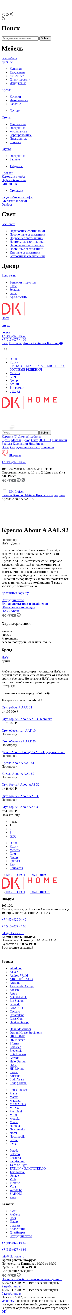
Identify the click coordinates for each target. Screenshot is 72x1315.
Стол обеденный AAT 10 (19, 730)
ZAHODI (16, 1193)
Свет (13, 376)
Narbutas (15, 1125)
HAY (5, 657)
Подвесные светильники (26, 238)
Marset (14, 1097)
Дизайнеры (36, 443)
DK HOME (17, 1036)
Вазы (13, 293)
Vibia (13, 1179)
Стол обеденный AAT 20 (19, 741)
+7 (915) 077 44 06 (14, 339)
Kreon (14, 1072)
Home (5, 318)
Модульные (17, 72)
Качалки (15, 96)
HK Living (17, 1068)
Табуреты (16, 166)
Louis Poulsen (19, 1089)
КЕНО (49, 366)
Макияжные (18, 124)
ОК (4, 1311)
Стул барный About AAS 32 (20, 784)
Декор (14, 380)
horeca (6, 332)
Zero (13, 1197)
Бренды (15, 391)
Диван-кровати (20, 79)
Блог (5, 343)
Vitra (13, 1186)
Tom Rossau (17, 1172)
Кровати (7, 173)
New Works (17, 1129)
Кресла (6, 90)
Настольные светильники (27, 241)
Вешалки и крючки (23, 282)
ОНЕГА (26, 366)
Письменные (18, 138)
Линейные (17, 76)
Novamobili (17, 1136)
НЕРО (59, 366)
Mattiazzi (15, 1100)
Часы (13, 286)
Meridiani (16, 1111)
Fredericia (16, 1050)
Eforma (14, 1043)
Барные (15, 159)
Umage (14, 1175)
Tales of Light (18, 1165)
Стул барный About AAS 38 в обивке (27, 719)
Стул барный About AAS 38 (20, 807)
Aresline (15, 982)
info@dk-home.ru (13, 933)
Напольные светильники (27, 245)
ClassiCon (16, 1018)
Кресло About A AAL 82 (18, 773)
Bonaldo (15, 1004)
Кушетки (16, 68)
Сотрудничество (21, 447)
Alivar (14, 972)
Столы (6, 117)
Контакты (15, 343)
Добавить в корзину (15, 593)
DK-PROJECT (15, 874)
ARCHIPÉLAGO (21, 979)
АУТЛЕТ (16, 384)
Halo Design (18, 1061)
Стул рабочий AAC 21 (17, 707)
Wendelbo (16, 1190)
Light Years (17, 1079)
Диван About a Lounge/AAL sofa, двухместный (33, 752)
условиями (9, 1300)
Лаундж (15, 110)
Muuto (14, 1122)
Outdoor (7, 204)
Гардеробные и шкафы (17, 197)
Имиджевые (18, 83)
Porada (14, 1150)
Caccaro (15, 1011)
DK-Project (15, 491)
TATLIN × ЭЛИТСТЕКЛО (28, 1168)
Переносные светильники (27, 231)
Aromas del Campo (22, 986)
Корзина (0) (55, 343)
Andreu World (19, 975)
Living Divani (18, 1083)
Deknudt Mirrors (20, 1029)
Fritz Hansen (18, 1054)
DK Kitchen (17, 1039)
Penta (13, 1143)
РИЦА (15, 366)
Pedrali (14, 1140)
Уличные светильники (25, 252)
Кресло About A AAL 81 (18, 763)
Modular (15, 1118)
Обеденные (17, 127)
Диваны (7, 62)
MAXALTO (18, 1104)
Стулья (6, 149)
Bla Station (17, 1000)
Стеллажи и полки (14, 201)
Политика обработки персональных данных (32, 1279)
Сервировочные (21, 135)
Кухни (14, 362)
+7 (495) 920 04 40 (14, 336)
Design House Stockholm (26, 1032)
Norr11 (14, 1133)
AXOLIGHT (18, 997)
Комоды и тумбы (13, 176)
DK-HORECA (40, 874)
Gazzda (14, 1057)
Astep (13, 993)
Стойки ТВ (9, 183)
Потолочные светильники (27, 234)
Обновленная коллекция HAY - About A (18, 609)
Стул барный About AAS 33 (20, 796)
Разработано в (11, 1286)
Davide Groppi (19, 1022)
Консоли (15, 142)
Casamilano (17, 1015)
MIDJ (13, 1115)
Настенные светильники (26, 249)
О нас (13, 358)
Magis (13, 1093)
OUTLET (45, 440)
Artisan (14, 990)
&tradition (16, 968)
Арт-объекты (18, 296)
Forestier (15, 1047)
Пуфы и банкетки (14, 180)
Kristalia (15, 1075)
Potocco (15, 1154)
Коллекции (20, 443)
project (6, 325)
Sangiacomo (17, 1161)
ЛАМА (38, 366)
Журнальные (18, 131)
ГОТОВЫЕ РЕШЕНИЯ (26, 369)
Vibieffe (15, 1183)
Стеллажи (16, 190)
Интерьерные (19, 100)
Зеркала (15, 289)
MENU (14, 1107)
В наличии (17, 387)
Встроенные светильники (27, 256)
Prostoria (15, 1157)
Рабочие (15, 103)
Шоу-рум (15, 455)
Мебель (15, 373)
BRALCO (16, 1008)
